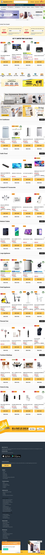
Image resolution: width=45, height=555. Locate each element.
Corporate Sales (5, 538)
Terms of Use (5, 476)
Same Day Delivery (6, 503)
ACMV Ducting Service (6, 534)
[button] (10, 59)
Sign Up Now (6, 465)
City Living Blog (5, 478)
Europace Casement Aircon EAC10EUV (29, 139)
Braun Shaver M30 (37, 338)
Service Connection (5, 498)
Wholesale (4, 531)
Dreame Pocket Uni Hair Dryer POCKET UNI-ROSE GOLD (20, 340)
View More (42, 119)
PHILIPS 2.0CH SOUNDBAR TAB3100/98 (7, 173)
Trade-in (4, 505)
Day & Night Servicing (6, 517)
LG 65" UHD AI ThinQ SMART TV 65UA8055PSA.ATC (31, 173)
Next (44, 14)
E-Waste (4, 494)
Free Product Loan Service (7, 504)
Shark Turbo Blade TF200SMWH (39, 304)
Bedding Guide (5, 523)
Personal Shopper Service (7, 507)
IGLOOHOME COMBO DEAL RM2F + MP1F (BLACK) (19, 404)
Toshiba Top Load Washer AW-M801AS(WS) (18, 272)
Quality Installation (6, 514)
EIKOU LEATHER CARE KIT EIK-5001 (6, 404)
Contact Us (4, 486)
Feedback (4, 487)
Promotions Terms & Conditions (8, 495)
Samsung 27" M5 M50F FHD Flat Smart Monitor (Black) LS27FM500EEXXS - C (17, 54)
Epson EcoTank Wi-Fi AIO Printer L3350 (39, 55)
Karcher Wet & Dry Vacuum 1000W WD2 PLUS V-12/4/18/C (10, 306)
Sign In (33, 1)
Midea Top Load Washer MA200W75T (29, 272)
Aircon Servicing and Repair (7, 491)
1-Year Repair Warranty (6, 515)
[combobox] (21, 2)
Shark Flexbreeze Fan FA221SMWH (28, 304)
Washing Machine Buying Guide (8, 526)
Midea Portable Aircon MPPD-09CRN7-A (7, 139)
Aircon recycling (5, 537)
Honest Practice (5, 516)
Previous (1, 14)
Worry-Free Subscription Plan (7, 510)
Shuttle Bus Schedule (6, 485)
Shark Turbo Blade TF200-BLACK (17, 304)
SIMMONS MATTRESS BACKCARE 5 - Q (29, 372)
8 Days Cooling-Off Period (7, 500)
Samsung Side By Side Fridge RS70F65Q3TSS (28, 54)
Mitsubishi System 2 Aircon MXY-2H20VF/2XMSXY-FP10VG (21, 139)
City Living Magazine (6, 524)
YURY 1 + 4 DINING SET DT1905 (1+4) (17, 372)
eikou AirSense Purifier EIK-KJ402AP (6, 55)
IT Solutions (5, 532)
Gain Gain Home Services (7, 511)
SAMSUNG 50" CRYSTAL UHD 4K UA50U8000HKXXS (20, 173)
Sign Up (38, 1)
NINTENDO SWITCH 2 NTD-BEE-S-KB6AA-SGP (30, 207)
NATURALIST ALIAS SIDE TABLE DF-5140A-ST (8, 372)
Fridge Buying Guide (6, 525)
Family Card (5, 473)
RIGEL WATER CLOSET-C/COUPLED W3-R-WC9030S (31, 404)
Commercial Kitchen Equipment (8, 533)
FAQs (4, 482)
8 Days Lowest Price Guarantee (7, 499)
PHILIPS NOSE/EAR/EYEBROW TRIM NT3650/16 (30, 340)
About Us (4, 471)
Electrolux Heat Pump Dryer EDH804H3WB (7, 272)
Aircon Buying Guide (6, 522)
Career (4, 472)
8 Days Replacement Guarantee (7, 502)
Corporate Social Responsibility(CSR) (8, 477)
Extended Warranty (6, 506)
